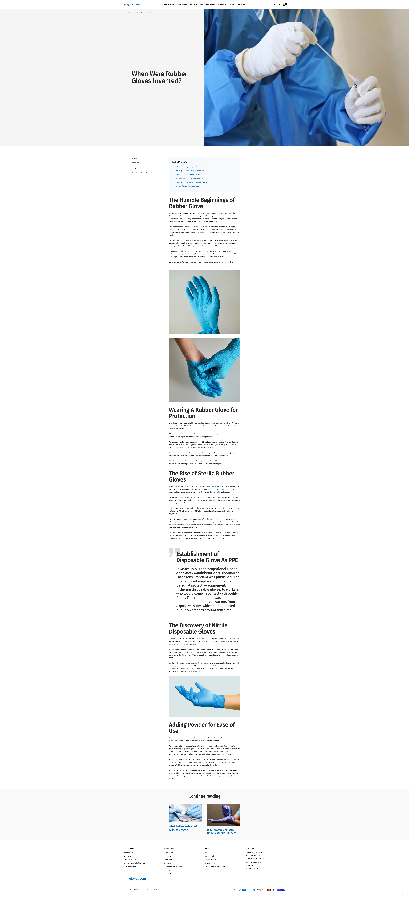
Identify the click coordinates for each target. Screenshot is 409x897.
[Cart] (284, 5)
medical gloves (215, 486)
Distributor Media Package (173, 866)
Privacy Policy (210, 856)
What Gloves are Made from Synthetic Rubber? (221, 831)
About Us (167, 863)
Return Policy (210, 863)
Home (125, 13)
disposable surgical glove (198, 453)
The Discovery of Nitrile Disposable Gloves (191, 182)
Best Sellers (210, 4)
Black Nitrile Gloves (130, 860)
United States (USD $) (131, 890)
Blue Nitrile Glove (130, 866)
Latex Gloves (182, 4)
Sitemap (167, 870)
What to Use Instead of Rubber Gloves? (183, 828)
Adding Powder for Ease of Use (187, 186)
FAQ (206, 853)
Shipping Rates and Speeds (215, 866)
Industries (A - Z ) (196, 4)
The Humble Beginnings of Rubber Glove (191, 167)
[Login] (280, 4)
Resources (241, 4)
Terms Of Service (211, 860)
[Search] (275, 5)
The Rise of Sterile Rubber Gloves (188, 174)
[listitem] (132, 172)
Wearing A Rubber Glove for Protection (190, 171)
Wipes (232, 4)
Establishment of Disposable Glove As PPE (191, 178)
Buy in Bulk (222, 4)
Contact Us (168, 860)
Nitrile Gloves (169, 4)
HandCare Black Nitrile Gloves (134, 863)
